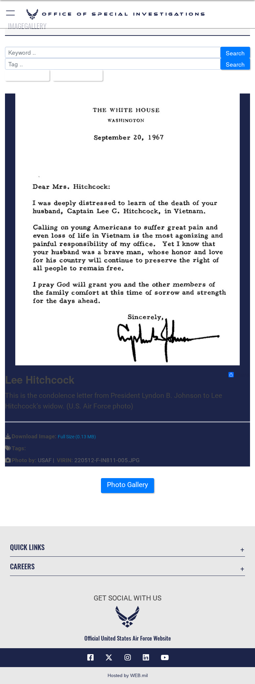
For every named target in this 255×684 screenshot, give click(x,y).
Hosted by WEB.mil (128, 675)
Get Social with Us (127, 598)
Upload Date (75, 76)
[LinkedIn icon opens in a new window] (146, 657)
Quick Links (27, 547)
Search (235, 53)
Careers (22, 566)
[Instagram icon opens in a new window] (127, 657)
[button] (11, 14)
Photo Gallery (127, 485)
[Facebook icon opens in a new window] (90, 657)
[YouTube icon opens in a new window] (165, 657)
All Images (25, 76)
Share (242, 374)
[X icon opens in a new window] (109, 657)
